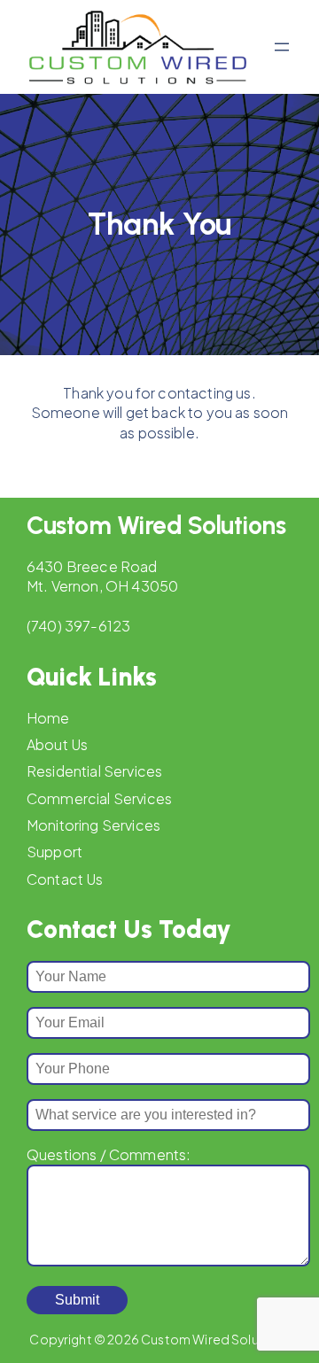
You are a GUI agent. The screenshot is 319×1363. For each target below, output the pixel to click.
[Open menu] (281, 47)
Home (48, 718)
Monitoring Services (93, 825)
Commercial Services (99, 798)
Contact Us (65, 879)
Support (54, 851)
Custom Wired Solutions (156, 525)
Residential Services (94, 771)
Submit (77, 1299)
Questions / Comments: (109, 1154)
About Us (57, 744)
